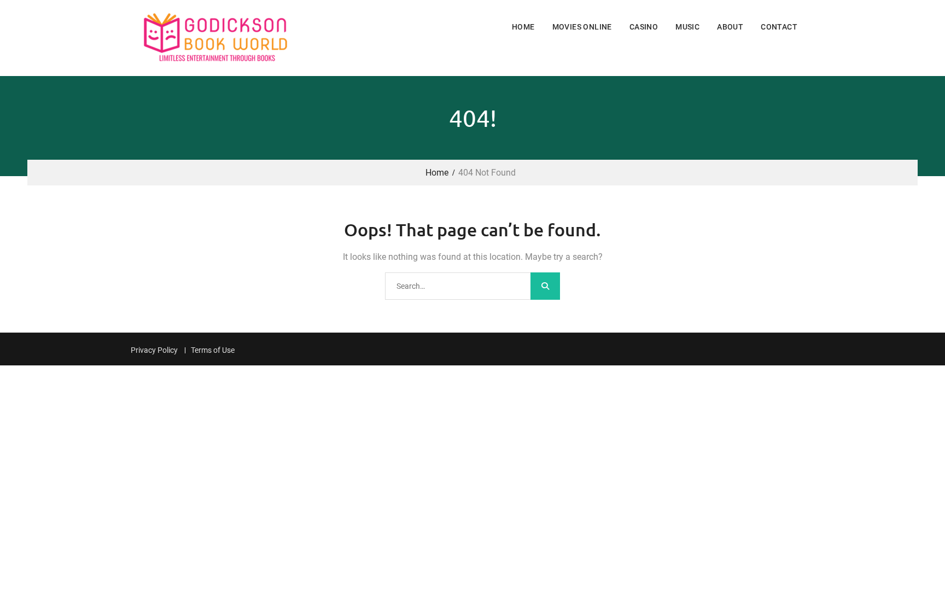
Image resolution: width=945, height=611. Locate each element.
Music (687, 26)
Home (523, 26)
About (730, 26)
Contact (779, 26)
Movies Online (582, 26)
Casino (643, 26)
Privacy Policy (154, 350)
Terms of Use (213, 350)
